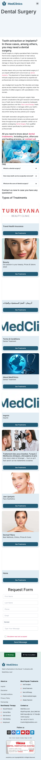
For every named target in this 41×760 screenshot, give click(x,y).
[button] (37, 3)
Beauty (6, 262)
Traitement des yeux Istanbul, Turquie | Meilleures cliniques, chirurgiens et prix (20, 455)
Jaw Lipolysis (9, 497)
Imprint (6, 416)
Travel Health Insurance (13, 226)
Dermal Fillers (9, 535)
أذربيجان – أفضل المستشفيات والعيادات (17, 303)
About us (4, 681)
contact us (30, 139)
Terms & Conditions (11, 339)
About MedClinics (10, 377)
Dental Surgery (21, 124)
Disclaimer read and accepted (17, 636)
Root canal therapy (27, 104)
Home (5, 573)
